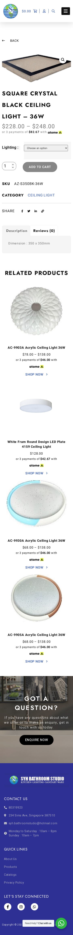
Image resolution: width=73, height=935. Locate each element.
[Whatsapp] (34, 906)
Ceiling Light (41, 195)
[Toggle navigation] (65, 11)
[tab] (16, 230)
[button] (36, 740)
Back (14, 40)
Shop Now (34, 374)
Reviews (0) (44, 230)
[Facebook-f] (7, 906)
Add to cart (40, 167)
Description (16, 230)
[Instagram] (21, 906)
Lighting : (10, 147)
